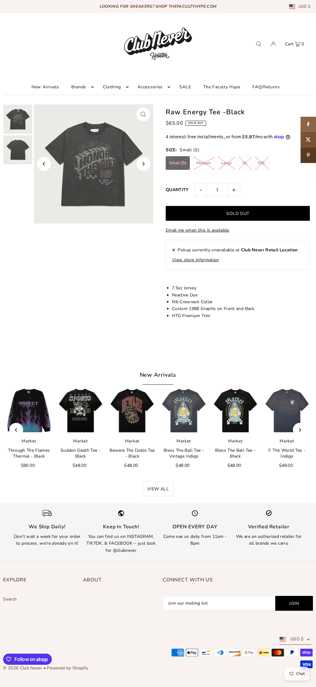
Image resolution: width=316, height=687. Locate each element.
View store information (195, 260)
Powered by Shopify (67, 668)
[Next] (143, 164)
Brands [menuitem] (78, 87)
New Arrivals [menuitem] (45, 87)
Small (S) (177, 163)
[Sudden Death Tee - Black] (80, 410)
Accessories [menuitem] (150, 87)
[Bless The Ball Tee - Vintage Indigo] (183, 410)
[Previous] (44, 164)
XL (245, 163)
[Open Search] (258, 44)
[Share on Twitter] (308, 140)
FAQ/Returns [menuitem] (266, 87)
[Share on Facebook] (308, 124)
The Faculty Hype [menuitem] (221, 87)
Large (226, 163)
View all (158, 489)
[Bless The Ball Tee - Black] (235, 410)
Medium (203, 163)
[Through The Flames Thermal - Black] (29, 410)
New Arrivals (158, 375)
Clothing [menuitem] (112, 87)
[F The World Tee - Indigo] (287, 410)
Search (10, 599)
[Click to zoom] (143, 114)
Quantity (177, 190)
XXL (261, 163)
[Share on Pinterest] (308, 155)
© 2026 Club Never (22, 668)
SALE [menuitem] (185, 87)
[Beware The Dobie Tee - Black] (132, 410)
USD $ (304, 6)
